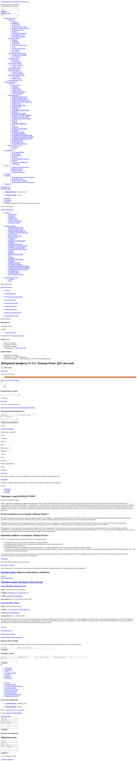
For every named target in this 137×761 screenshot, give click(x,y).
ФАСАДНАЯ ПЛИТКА (19, 144)
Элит (13, 149)
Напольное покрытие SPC (16, 75)
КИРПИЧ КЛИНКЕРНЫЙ (20, 110)
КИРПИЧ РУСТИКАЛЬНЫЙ (21, 115)
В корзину (4, 401)
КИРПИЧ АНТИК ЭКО (19, 97)
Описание (7, 489)
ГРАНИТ (15, 122)
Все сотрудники (18, 335)
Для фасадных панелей (19, 55)
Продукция (8, 200)
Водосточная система (15, 63)
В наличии (4, 371)
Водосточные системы (8, 634)
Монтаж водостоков (18, 172)
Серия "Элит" (16, 67)
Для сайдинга (16, 57)
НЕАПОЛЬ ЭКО (17, 142)
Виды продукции (10, 18)
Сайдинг (11, 20)
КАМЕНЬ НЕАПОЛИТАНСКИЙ (22, 137)
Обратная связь (5, 716)
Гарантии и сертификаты (20, 162)
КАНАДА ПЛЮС (17, 93)
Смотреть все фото (7, 578)
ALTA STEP (16, 77)
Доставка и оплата (10, 673)
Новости (14, 160)
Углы (13, 46)
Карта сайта (8, 678)
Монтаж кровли (17, 170)
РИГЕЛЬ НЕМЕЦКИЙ (19, 123)
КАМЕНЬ (15, 130)
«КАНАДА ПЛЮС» (7, 429)
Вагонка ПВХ (16, 62)
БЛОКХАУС (16, 88)
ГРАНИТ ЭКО (16, 107)
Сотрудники (16, 164)
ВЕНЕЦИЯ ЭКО (17, 140)
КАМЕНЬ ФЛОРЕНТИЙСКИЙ (22, 135)
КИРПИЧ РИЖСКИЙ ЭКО (21, 100)
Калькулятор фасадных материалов (23, 177)
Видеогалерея (16, 155)
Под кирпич (16, 52)
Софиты (14, 21)
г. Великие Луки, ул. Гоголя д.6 (14, 710)
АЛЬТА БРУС (16, 85)
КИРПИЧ (15, 112)
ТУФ (13, 125)
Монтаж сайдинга (17, 169)
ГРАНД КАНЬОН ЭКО (19, 98)
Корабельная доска (18, 30)
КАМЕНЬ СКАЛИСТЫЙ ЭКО (22, 102)
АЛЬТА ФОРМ (17, 90)
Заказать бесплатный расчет (10, 407)
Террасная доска (17, 72)
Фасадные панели (14, 38)
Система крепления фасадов (17, 53)
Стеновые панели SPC (15, 80)
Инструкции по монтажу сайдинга (23, 182)
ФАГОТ (14, 120)
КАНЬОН (15, 127)
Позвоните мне (5, 13)
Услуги (6, 165)
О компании (8, 150)
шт (19, 395)
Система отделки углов (19, 26)
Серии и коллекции (10, 82)
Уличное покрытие (14, 70)
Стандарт (15, 147)
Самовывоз (4, 479)
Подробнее (4, 559)
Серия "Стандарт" (17, 65)
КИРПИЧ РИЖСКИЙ (19, 113)
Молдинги (15, 60)
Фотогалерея (16, 154)
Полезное (7, 175)
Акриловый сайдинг (18, 35)
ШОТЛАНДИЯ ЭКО (18, 105)
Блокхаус (15, 31)
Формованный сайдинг (19, 33)
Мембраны (15, 23)
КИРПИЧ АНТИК (18, 132)
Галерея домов (8, 572)
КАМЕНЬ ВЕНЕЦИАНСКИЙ (21, 139)
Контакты (7, 184)
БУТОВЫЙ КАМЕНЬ (19, 134)
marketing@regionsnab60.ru (13, 713)
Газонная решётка (17, 73)
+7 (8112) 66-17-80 (10, 332)
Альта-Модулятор (17, 179)
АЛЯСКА (15, 87)
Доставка (7, 174)
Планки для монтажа (18, 48)
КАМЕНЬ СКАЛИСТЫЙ (20, 117)
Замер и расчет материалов (20, 167)
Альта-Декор (16, 25)
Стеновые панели (13, 58)
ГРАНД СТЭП (16, 78)
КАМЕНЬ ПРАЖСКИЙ (19, 128)
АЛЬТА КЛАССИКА (19, 92)
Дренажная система (14, 68)
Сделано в (7, 759)
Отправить (4, 649)
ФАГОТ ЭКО (16, 103)
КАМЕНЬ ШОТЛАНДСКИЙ (21, 118)
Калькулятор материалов (27, 407)
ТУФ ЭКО (15, 108)
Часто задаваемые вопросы (20, 159)
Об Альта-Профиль (18, 152)
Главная (7, 198)
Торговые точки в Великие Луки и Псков (22, 582)
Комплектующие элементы (20, 28)
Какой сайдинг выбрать (19, 180)
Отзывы (14, 157)
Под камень (15, 50)
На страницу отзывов (7, 565)
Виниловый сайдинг (18, 36)
